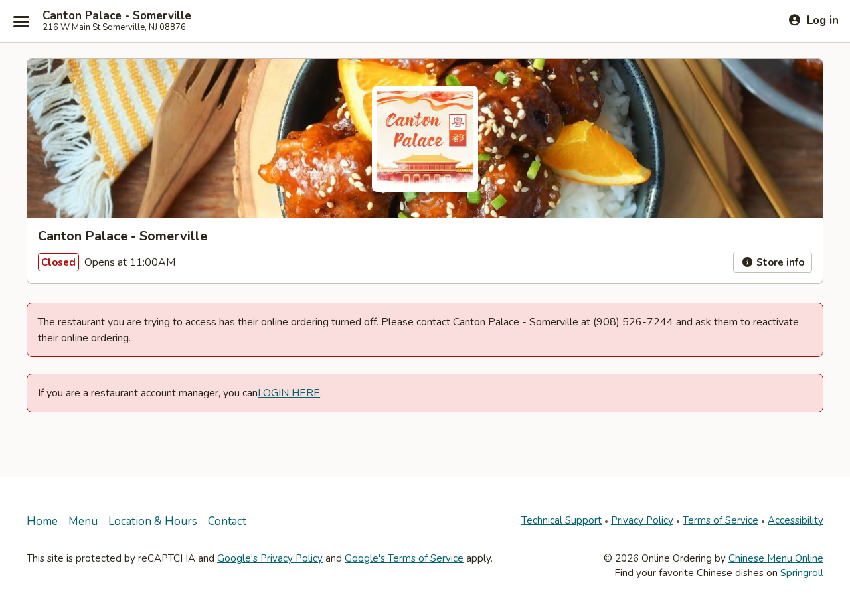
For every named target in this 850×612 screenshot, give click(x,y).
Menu (83, 521)
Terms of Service (720, 520)
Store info (779, 262)
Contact (227, 521)
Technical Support (561, 520)
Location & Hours (152, 521)
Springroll (801, 572)
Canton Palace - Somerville (116, 16)
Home (42, 521)
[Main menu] (21, 21)
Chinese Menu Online (775, 558)
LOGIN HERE (289, 393)
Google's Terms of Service (404, 558)
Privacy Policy (642, 520)
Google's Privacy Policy (270, 558)
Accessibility (795, 520)
